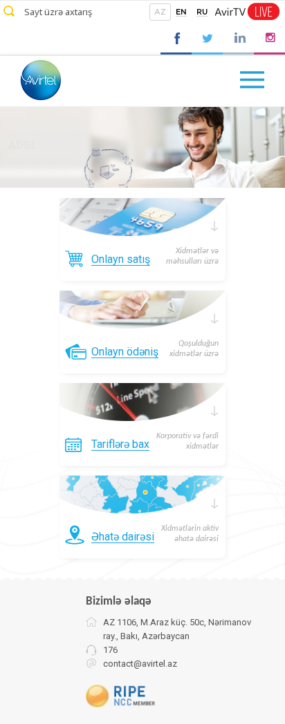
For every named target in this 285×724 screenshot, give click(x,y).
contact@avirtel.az (140, 663)
